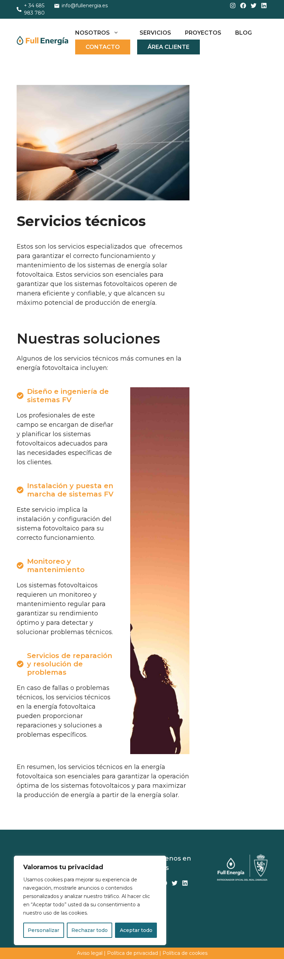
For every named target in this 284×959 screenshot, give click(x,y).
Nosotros (92, 32)
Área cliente (168, 47)
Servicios (155, 32)
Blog (243, 32)
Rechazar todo (89, 930)
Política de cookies (184, 953)
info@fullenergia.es (85, 5)
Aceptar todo (136, 930)
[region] (90, 900)
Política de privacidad (132, 953)
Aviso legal (90, 953)
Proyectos (203, 32)
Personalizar (43, 930)
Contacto (103, 47)
